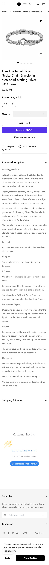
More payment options (24, 136)
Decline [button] (8, 558)
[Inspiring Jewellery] (24, 4)
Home (4, 11)
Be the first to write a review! (24, 463)
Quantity (6, 113)
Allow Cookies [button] (30, 558)
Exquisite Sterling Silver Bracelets (27, 11)
